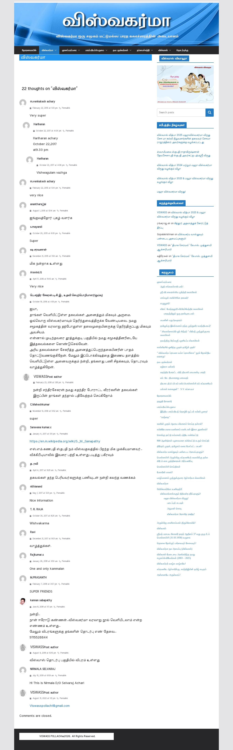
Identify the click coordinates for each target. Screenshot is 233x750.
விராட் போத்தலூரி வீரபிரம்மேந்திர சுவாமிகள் (181, 309)
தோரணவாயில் (29, 50)
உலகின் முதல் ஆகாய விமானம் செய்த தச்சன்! (180, 424)
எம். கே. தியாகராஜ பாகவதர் (174, 378)
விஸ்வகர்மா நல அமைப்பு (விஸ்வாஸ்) (174, 549)
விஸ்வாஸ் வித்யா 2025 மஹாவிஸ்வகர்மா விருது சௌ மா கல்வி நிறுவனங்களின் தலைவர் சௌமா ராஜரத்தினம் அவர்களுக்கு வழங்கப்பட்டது (183, 139)
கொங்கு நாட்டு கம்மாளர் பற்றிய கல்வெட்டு (177, 435)
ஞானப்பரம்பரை (69, 50)
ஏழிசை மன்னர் (167, 366)
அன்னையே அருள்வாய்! (169, 575)
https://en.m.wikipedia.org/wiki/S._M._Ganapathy (65, 441)
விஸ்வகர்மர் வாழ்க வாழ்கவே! (171, 563)
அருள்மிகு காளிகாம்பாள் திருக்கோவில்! (176, 523)
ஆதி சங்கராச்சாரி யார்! (171, 286)
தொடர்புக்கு (182, 50)
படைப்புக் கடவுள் (175, 503)
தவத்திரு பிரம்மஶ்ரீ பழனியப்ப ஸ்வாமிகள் (180, 340)
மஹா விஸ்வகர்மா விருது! (171, 192)
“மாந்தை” (165, 417)
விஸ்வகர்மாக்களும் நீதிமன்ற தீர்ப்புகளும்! (180, 494)
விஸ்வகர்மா (47, 50)
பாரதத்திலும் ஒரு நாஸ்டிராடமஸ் (179, 313)
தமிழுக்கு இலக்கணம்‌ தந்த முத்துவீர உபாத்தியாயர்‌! (185, 326)
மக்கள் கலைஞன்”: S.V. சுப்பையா (177, 389)
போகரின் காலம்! (165, 472)
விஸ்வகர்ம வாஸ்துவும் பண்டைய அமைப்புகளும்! (180, 452)
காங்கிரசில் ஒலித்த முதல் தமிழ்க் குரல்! (176, 347)
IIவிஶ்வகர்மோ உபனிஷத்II (169, 489)
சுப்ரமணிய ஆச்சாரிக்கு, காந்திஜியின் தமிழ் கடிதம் (181, 569)
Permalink (66, 108)
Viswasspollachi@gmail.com (49, 705)
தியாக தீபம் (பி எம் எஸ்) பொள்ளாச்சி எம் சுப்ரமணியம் (186, 383)
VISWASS (40, 376)
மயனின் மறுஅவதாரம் (171, 320)
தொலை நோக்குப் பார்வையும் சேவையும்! (176, 543)
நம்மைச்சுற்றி (143, 50)
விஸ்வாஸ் (163, 50)
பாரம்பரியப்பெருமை (94, 50)
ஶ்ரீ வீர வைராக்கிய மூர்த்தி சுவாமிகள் (178, 292)
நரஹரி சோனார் (164, 401)
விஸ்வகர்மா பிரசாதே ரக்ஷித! (181, 514)
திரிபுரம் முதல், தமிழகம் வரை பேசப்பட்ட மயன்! (179, 446)
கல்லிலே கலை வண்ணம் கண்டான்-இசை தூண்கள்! (182, 429)
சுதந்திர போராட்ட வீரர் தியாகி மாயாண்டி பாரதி (182, 372)
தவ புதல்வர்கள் (120, 50)
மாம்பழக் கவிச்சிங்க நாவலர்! (174, 298)
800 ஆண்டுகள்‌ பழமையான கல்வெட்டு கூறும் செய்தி (183, 440)
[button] (55, 50)
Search (210, 112)
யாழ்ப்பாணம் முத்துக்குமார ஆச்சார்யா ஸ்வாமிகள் (181, 478)
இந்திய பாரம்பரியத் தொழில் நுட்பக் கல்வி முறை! (184, 411)
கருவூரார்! (165, 303)
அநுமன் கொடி (174, 508)
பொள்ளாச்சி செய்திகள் (168, 466)
